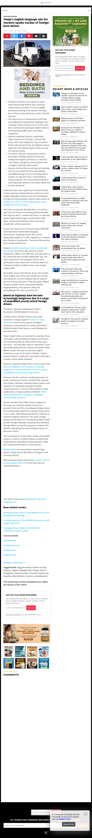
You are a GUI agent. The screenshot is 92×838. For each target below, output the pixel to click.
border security (39, 567)
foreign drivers (39, 570)
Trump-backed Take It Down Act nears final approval (73, 179)
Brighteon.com (9, 555)
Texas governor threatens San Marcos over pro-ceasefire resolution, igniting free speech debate (73, 131)
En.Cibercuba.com (11, 545)
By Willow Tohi (74, 114)
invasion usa (43, 573)
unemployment (41, 576)
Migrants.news (9, 449)
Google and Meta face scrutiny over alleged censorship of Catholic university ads (74, 282)
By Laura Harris (74, 162)
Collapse (7, 570)
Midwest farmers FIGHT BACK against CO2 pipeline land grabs (73, 119)
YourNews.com (9, 540)
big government (24, 567)
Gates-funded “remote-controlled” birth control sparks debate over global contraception (74, 109)
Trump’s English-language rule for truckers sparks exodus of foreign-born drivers (74, 168)
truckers (29, 576)
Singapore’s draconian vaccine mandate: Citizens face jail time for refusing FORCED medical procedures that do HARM (74, 96)
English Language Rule (22, 570)
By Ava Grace (74, 219)
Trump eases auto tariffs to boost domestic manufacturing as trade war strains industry (74, 214)
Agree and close (68, 824)
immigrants (8, 573)
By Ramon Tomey (75, 251)
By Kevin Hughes (75, 264)
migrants (7, 576)
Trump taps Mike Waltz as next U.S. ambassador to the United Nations (74, 158)
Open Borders (18, 576)
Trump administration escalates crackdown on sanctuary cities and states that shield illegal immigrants (74, 201)
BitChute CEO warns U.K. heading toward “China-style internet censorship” (73, 225)
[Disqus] (26, 708)
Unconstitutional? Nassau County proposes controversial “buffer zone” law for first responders (73, 310)
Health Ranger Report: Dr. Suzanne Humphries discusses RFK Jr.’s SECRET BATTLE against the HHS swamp (74, 258)
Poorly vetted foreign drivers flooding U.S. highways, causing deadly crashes (24, 395)
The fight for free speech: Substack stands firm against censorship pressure (74, 321)
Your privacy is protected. (13, 614)
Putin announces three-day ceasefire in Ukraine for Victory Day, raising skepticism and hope (74, 271)
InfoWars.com (9, 550)
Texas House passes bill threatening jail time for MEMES (73, 247)
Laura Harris (22, 31)
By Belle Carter (74, 276)
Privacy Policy (65, 819)
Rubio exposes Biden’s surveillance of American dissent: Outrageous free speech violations (74, 237)
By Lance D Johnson (75, 102)
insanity (33, 573)
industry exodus (21, 573)
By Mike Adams (74, 152)
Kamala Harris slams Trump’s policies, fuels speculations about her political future (74, 189)
